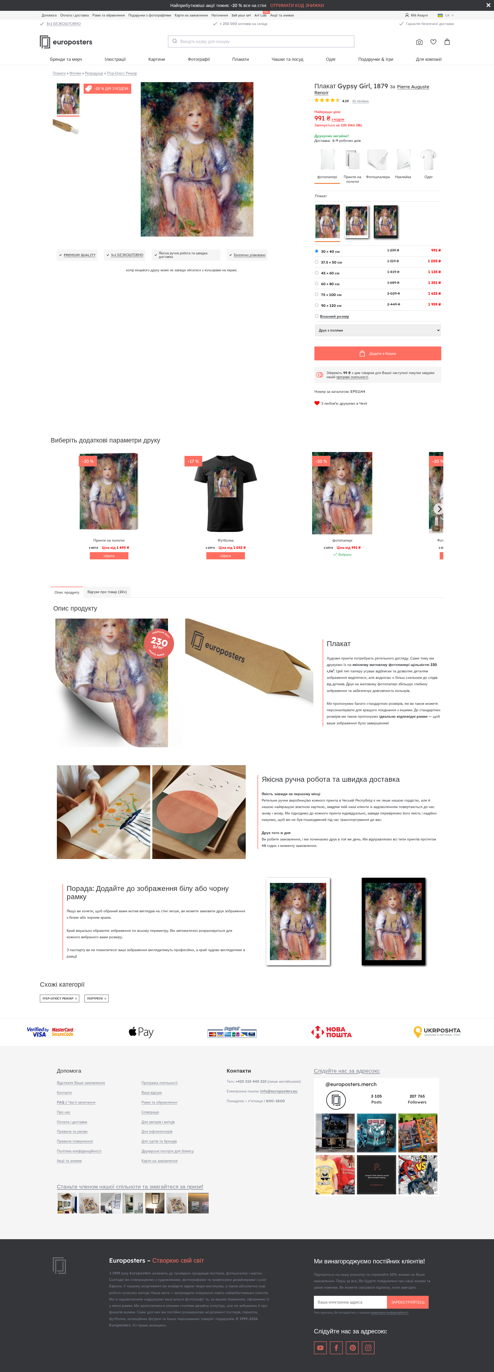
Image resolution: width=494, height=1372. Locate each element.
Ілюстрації (115, 59)
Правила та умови (72, 1131)
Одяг (331, 59)
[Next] (439, 509)
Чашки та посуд (287, 59)
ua (447, 15)
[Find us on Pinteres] (352, 1347)
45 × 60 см (330, 273)
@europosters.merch (351, 1084)
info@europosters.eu (278, 1091)
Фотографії (199, 59)
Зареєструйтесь (408, 1302)
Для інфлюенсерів (157, 1131)
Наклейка (403, 177)
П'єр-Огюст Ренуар (58, 998)
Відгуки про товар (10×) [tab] (107, 591)
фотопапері (327, 177)
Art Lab (261, 14)
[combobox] (261, 41)
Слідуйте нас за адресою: (347, 1070)
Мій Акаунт (419, 15)
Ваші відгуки (152, 1092)
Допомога (49, 15)
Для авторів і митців (158, 1121)
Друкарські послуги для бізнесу (168, 1151)
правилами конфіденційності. (390, 1312)
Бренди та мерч (66, 59)
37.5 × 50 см (331, 262)
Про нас (63, 1112)
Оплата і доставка (74, 15)
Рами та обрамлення (108, 15)
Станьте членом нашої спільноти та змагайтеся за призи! (130, 1186)
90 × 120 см (331, 305)
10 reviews (360, 101)
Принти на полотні (352, 179)
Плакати (240, 59)
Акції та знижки (282, 15)
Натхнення (219, 15)
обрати (109, 556)
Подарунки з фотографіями (149, 15)
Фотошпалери (378, 177)
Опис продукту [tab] (67, 592)
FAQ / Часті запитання (76, 1102)
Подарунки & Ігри (375, 59)
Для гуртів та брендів (159, 1141)
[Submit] (174, 41)
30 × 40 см (330, 251)
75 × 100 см (331, 295)
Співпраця (150, 1112)
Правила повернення (75, 1141)
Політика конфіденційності (79, 1151)
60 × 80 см (330, 284)
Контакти (64, 1092)
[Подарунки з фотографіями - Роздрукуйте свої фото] (419, 42)
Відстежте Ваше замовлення (81, 1082)
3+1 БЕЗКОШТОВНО (64, 23)
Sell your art (241, 15)
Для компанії (429, 59)
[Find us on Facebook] (336, 1347)
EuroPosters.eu (74, 42)
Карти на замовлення (191, 15)
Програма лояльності (160, 1082)
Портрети (95, 998)
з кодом (337, 119)
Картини (156, 59)
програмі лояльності (352, 377)
